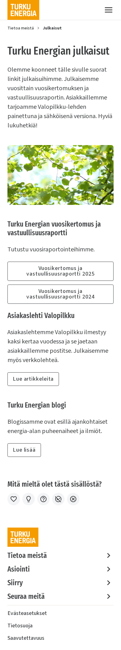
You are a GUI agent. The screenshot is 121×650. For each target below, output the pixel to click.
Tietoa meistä (20, 28)
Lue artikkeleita (33, 379)
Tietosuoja (20, 626)
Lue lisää (24, 450)
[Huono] (73, 499)
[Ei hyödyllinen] (58, 499)
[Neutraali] (43, 499)
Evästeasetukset (27, 613)
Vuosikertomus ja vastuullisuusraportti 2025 (60, 271)
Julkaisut (52, 28)
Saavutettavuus (25, 638)
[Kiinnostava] (28, 499)
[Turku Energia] (23, 10)
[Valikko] (109, 10)
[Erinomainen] (13, 499)
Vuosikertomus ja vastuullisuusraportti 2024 (60, 294)
